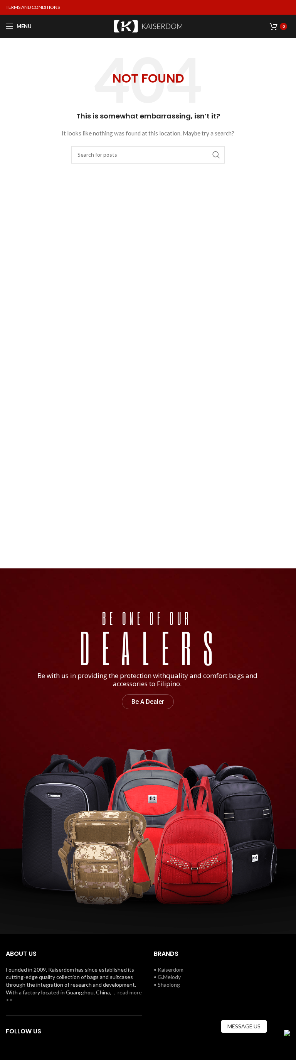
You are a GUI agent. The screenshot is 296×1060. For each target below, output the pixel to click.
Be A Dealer (147, 701)
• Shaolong (167, 984)
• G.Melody (167, 977)
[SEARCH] (216, 155)
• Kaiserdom (168, 969)
